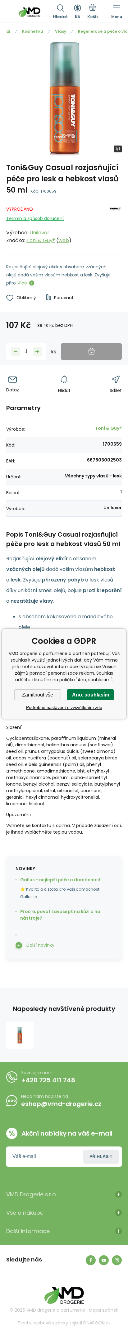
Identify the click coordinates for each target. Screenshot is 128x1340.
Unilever (39, 232)
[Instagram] (117, 1260)
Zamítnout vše (37, 694)
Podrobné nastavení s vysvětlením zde (64, 707)
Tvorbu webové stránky (42, 1323)
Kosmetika (32, 31)
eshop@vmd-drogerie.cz (61, 1103)
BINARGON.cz (97, 1323)
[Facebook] (91, 1260)
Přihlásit (100, 1156)
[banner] (29, 12)
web (63, 240)
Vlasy (60, 31)
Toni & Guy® (40, 240)
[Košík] (93, 12)
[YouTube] (104, 1260)
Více (22, 283)
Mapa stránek (103, 1310)
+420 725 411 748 (48, 1080)
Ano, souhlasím (90, 694)
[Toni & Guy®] (115, 223)
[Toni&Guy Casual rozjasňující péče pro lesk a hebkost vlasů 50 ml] (20, 1035)
